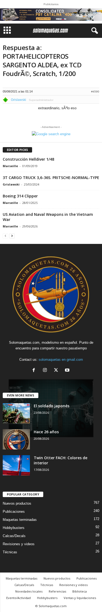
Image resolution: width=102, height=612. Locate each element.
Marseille (10, 166)
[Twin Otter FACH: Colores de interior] (16, 465)
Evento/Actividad (18, 598)
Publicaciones (14, 512)
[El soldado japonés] (16, 413)
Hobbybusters (13, 528)
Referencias (57, 591)
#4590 (95, 91)
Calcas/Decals (14, 536)
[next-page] (12, 236)
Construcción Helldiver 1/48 (28, 159)
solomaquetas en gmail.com (61, 360)
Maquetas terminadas (20, 520)
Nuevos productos (17, 503)
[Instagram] (46, 371)
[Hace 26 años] (16, 439)
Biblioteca (79, 591)
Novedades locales (28, 591)
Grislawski (11, 184)
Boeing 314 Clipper (20, 196)
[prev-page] (5, 236)
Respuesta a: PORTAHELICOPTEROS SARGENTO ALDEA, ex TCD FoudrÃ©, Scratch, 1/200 (42, 60)
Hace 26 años (46, 431)
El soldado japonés (51, 405)
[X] (57, 371)
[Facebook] (35, 371)
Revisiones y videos (19, 544)
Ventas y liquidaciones (80, 598)
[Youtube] (68, 371)
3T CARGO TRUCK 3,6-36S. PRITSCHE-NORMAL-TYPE (51, 177)
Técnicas (10, 552)
